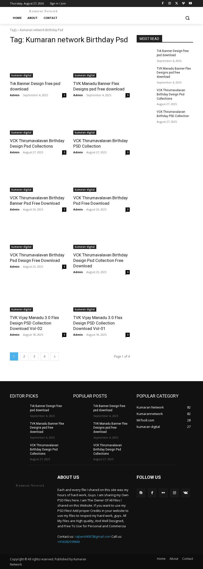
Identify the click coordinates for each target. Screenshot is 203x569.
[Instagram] (170, 3)
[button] (187, 18)
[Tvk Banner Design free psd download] (38, 63)
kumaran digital (21, 75)
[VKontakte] (185, 492)
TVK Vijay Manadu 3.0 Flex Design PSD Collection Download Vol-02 (34, 323)
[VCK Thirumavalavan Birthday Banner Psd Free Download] (38, 177)
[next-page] (55, 356)
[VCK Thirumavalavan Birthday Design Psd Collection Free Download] (101, 235)
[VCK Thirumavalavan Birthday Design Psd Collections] (38, 120)
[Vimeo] (183, 3)
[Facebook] (163, 3)
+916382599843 (68, 541)
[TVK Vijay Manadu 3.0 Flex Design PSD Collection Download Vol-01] (101, 297)
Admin (15, 95)
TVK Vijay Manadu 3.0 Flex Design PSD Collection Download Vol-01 (97, 323)
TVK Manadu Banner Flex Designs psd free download (174, 73)
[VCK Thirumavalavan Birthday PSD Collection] (101, 120)
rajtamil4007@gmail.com (93, 536)
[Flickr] (163, 492)
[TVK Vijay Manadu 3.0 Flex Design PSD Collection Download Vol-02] (38, 297)
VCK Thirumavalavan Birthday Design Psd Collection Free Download (100, 260)
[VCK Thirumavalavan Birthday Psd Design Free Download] (38, 235)
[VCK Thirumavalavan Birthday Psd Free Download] (101, 177)
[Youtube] (190, 3)
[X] (176, 3)
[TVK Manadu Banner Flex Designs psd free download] (101, 63)
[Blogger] (141, 492)
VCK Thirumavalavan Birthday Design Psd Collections (171, 94)
